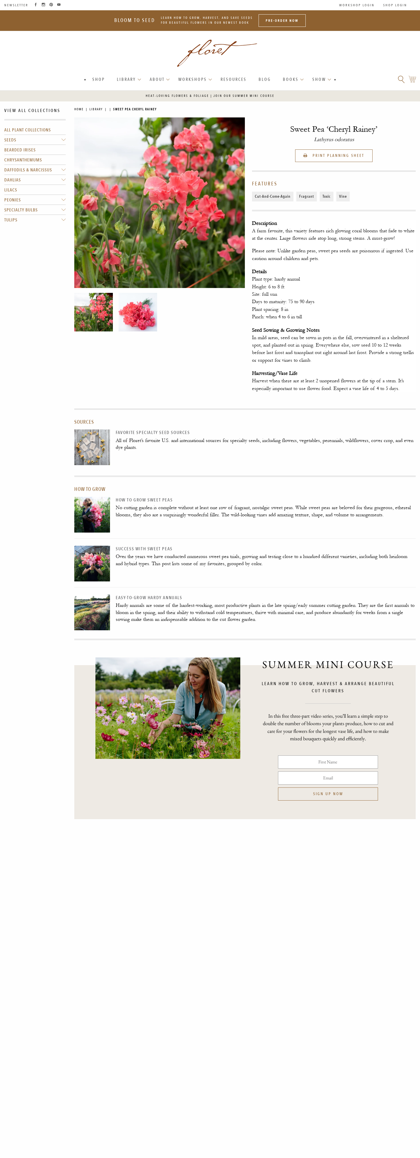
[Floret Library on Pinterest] (51, 5)
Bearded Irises (20, 150)
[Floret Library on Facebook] (35, 5)
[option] (93, 312)
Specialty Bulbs (21, 210)
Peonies (12, 200)
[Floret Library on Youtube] (59, 5)
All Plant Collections (27, 130)
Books (291, 79)
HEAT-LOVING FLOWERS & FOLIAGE (177, 96)
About (157, 79)
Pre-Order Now (282, 20)
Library (126, 79)
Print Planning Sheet (337, 155)
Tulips (10, 220)
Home (79, 109)
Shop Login (395, 5)
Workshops (192, 79)
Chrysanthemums (23, 160)
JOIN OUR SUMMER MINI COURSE (244, 96)
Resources (234, 79)
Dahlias (12, 180)
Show (319, 79)
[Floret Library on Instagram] (43, 5)
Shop (98, 79)
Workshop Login (357, 5)
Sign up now (328, 794)
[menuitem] (98, 79)
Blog (265, 79)
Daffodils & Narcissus (28, 170)
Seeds (10, 140)
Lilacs (10, 190)
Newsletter (16, 5)
